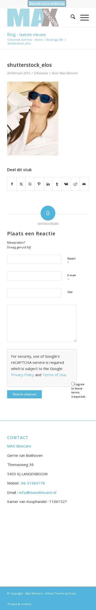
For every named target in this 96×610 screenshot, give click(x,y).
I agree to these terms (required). (78, 390)
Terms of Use (54, 374)
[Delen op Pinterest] (39, 184)
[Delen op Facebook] (11, 184)
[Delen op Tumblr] (57, 184)
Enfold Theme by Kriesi (60, 593)
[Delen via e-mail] (84, 184)
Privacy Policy (22, 374)
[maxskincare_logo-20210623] (39, 17)
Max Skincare (69, 73)
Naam (71, 261)
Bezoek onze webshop (47, 3)
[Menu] (82, 17)
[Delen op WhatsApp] (30, 184)
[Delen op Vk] (66, 184)
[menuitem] (46, 3)
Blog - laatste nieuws (26, 34)
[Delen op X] (21, 184)
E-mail (71, 277)
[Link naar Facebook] (85, 599)
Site (70, 292)
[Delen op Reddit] (75, 184)
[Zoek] (70, 17)
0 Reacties (41, 73)
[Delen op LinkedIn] (48, 184)
